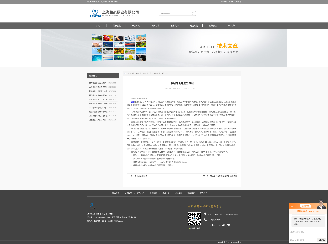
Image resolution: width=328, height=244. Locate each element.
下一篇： (206, 176)
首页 (98, 26)
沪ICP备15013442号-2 (233, 242)
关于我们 (117, 26)
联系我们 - (231, 2)
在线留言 (238, 2)
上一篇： (130, 176)
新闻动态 (155, 26)
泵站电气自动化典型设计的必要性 (223, 176)
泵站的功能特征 (141, 176)
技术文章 (175, 26)
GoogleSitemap (105, 217)
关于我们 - (224, 2)
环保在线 (132, 217)
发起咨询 (322, 240)
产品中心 (136, 26)
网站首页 (139, 73)
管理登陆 (115, 217)
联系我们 (232, 26)
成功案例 (194, 26)
